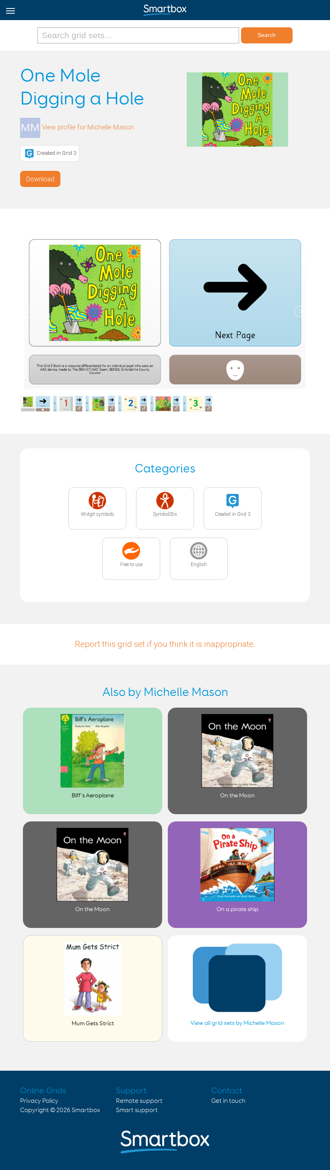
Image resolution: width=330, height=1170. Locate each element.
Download (40, 179)
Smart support (137, 1110)
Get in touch (228, 1101)
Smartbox (86, 1110)
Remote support (139, 1101)
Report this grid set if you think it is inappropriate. (165, 644)
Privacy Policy (39, 1101)
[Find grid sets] (139, 35)
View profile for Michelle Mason (88, 127)
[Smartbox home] (165, 8)
